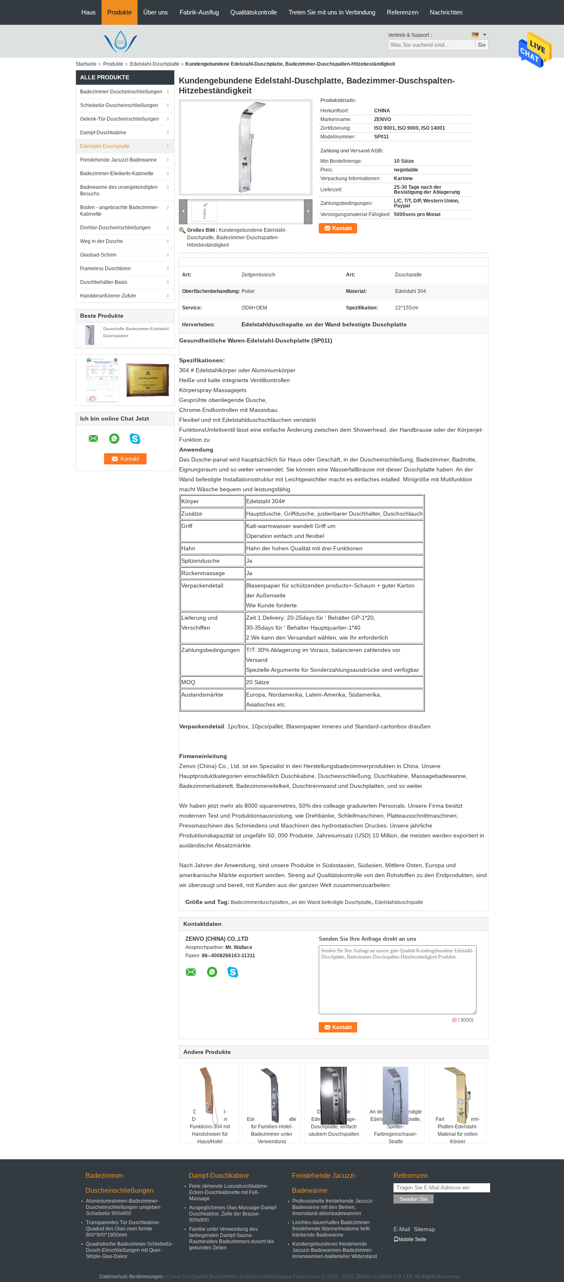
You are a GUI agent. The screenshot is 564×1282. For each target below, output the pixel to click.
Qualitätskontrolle (253, 12)
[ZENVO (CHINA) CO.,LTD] (121, 41)
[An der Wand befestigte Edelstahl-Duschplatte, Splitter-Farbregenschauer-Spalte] (395, 1096)
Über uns (155, 12)
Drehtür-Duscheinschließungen (115, 228)
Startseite (86, 64)
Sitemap (424, 1229)
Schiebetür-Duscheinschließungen (119, 105)
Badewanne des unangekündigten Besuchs (119, 190)
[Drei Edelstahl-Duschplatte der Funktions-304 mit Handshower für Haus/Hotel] (210, 1096)
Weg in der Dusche (101, 241)
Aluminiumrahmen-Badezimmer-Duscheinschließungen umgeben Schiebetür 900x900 (123, 1207)
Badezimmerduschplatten (259, 902)
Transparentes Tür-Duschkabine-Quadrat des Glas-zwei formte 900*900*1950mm (123, 1229)
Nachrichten (446, 12)
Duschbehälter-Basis (103, 282)
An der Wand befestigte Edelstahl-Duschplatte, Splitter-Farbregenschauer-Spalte (396, 1126)
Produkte (119, 12)
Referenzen (402, 12)
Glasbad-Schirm (98, 255)
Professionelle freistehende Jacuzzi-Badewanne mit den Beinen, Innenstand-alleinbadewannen (333, 1207)
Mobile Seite (412, 1239)
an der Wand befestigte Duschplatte (331, 902)
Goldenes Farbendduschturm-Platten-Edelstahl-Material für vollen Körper (458, 1126)
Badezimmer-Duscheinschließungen (121, 92)
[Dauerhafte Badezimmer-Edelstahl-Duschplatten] (89, 335)
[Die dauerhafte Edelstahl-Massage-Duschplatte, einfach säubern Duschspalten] (334, 1096)
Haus (88, 12)
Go (482, 45)
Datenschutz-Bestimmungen (131, 1277)
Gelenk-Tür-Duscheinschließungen (119, 119)
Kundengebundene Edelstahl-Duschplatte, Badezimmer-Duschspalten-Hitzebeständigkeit (237, 237)
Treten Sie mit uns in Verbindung (332, 12)
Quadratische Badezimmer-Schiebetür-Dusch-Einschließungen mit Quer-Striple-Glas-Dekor (129, 1250)
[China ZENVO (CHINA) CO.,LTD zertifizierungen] (102, 380)
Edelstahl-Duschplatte (155, 64)
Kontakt (342, 228)
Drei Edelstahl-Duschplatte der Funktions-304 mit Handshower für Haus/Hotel (210, 1126)
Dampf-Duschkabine (103, 133)
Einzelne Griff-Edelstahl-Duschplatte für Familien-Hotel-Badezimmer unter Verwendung (271, 1126)
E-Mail (401, 1229)
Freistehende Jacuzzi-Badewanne (118, 160)
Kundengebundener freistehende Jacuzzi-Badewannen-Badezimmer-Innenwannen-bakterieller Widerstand (334, 1250)
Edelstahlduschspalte (399, 902)
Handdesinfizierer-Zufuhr (108, 296)
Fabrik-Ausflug (199, 12)
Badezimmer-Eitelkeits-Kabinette (117, 173)
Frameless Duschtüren (105, 268)
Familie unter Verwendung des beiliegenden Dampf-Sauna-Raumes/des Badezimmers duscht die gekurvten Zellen (231, 1238)
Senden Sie (413, 1199)
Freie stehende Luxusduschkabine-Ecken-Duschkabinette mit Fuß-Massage (228, 1192)
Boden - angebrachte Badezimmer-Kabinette (119, 211)
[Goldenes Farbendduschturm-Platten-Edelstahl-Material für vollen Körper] (457, 1096)
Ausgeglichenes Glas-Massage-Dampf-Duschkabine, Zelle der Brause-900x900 (233, 1214)
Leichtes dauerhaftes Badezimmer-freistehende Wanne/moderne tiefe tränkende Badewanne (331, 1229)
